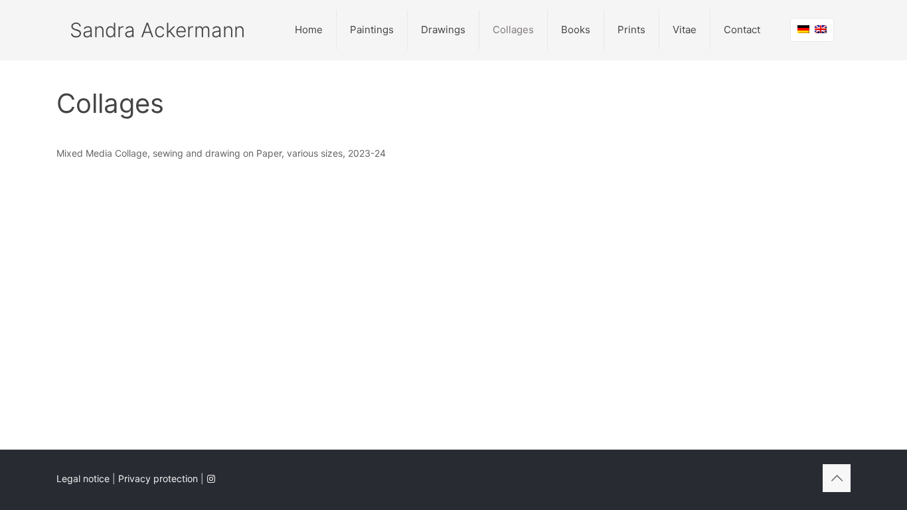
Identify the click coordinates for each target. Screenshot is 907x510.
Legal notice (83, 478)
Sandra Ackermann (157, 30)
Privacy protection (158, 478)
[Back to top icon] (837, 478)
